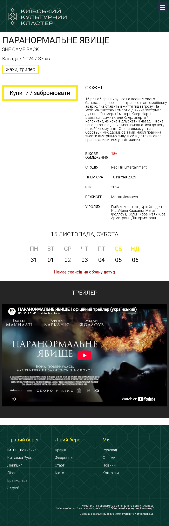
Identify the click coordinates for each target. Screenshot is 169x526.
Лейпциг (14, 465)
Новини (109, 465)
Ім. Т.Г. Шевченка (21, 450)
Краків (60, 450)
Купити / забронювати (40, 93)
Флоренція (64, 457)
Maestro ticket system (117, 513)
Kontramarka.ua (144, 513)
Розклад (109, 450)
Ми (106, 440)
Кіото (59, 473)
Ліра (11, 473)
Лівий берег (69, 440)
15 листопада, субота (84, 234)
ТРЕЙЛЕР (84, 292)
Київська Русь (19, 457)
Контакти (110, 473)
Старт (60, 465)
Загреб (13, 488)
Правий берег (23, 440)
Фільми (108, 457)
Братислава (17, 480)
